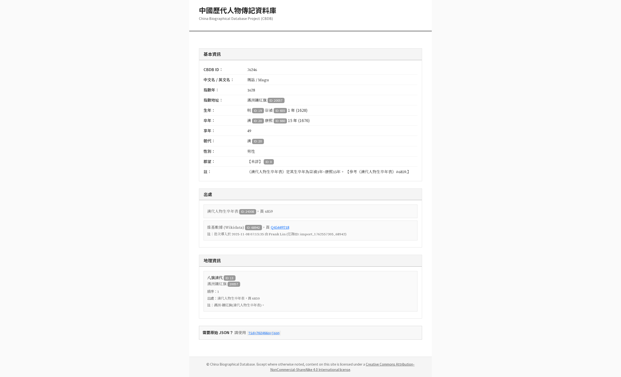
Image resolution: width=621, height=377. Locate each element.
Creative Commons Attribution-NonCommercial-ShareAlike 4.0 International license (342, 367)
